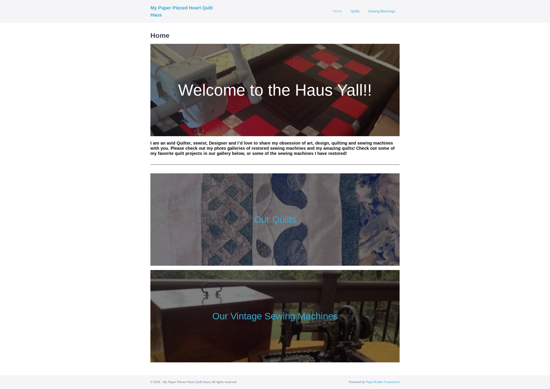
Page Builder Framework (383, 382)
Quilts (355, 11)
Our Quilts (275, 219)
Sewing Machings (381, 11)
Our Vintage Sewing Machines (275, 316)
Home (337, 11)
